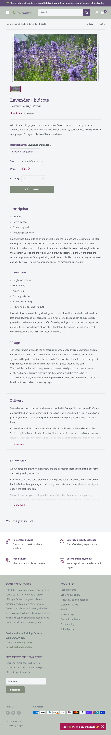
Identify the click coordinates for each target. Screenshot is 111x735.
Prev (91, 24)
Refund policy (67, 629)
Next (101, 24)
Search (64, 609)
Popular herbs (20, 24)
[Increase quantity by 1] (43, 179)
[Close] (102, 726)
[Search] (86, 12)
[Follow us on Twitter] (13, 713)
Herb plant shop (69, 590)
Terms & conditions (70, 619)
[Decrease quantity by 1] (25, 179)
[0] (103, 12)
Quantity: (15, 179)
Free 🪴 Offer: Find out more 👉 (81, 726)
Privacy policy (67, 624)
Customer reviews (69, 605)
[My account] (97, 12)
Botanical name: (30, 145)
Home (8, 24)
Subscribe (15, 690)
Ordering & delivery (70, 595)
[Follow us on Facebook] (8, 713)
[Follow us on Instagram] (19, 713)
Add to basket (32, 189)
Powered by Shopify (14, 725)
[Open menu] (7, 12)
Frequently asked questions (74, 600)
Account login (67, 614)
